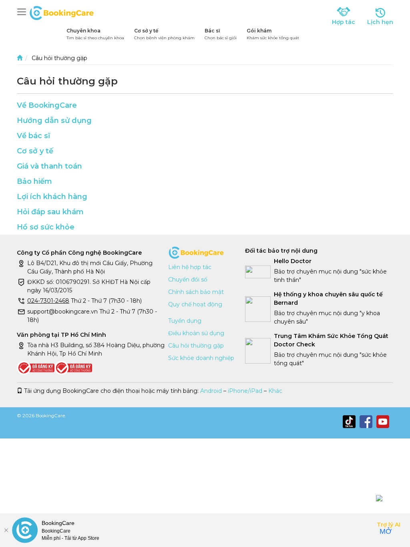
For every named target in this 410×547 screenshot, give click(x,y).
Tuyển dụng (184, 320)
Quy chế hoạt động (195, 304)
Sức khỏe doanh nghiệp (201, 358)
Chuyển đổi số (187, 279)
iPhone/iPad (245, 390)
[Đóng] (6, 530)
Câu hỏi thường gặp (196, 345)
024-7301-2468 (48, 300)
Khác (275, 390)
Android (211, 390)
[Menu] (23, 12)
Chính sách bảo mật (196, 292)
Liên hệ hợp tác (189, 267)
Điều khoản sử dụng (196, 333)
